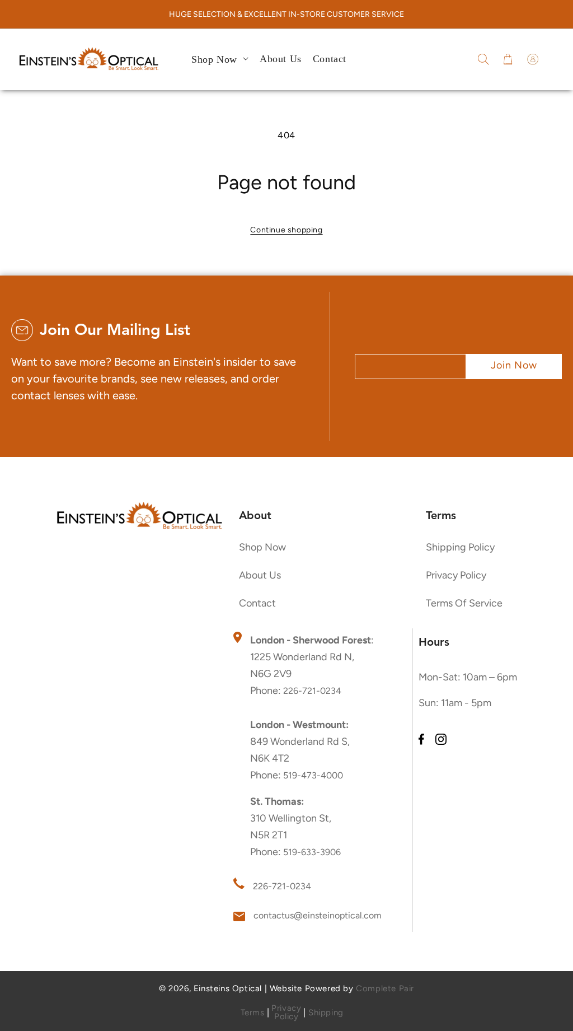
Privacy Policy (456, 575)
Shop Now (262, 547)
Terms (253, 1013)
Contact (257, 603)
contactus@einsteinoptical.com (317, 915)
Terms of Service (464, 603)
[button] (483, 59)
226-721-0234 (312, 690)
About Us (260, 575)
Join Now (514, 365)
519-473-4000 (313, 775)
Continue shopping (286, 230)
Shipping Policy (460, 547)
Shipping (326, 1013)
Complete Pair (385, 988)
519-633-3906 (312, 852)
